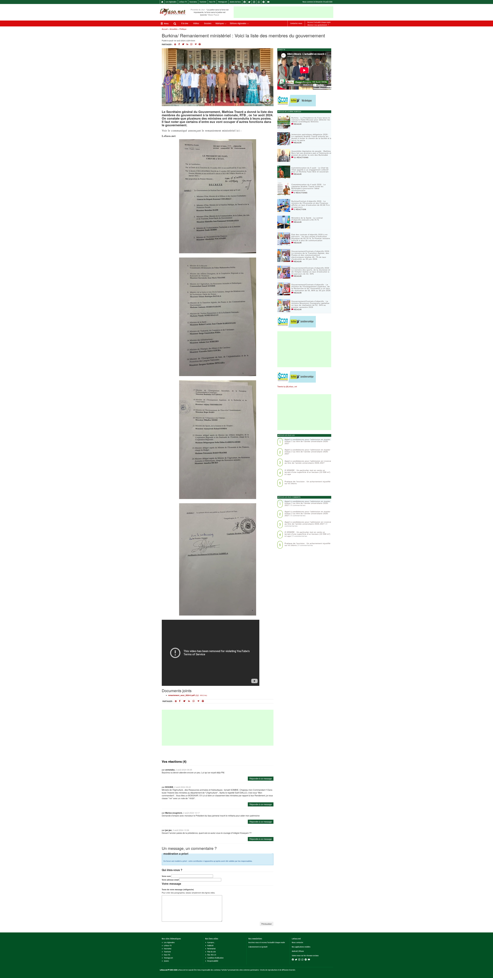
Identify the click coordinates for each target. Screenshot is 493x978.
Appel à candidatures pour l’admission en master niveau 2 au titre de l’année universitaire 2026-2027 (307, 452)
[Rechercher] (175, 24)
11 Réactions (300, 157)
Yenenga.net (222, 2)
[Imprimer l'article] (200, 44)
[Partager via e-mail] (175, 44)
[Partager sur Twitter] (183, 44)
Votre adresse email (170, 879)
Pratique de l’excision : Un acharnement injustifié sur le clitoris (307, 483)
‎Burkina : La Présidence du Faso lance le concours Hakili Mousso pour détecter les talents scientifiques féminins (310, 120)
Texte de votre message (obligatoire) (178, 889)
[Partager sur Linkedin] (187, 44)
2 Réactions (300, 193)
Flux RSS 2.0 (211, 955)
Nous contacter (297, 942)
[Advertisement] (283, 12)
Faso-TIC (212, 2)
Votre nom (166, 876)
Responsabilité (212, 961)
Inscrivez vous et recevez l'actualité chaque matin (266, 942)
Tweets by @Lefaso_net (287, 386)
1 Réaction (299, 209)
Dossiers (207, 23)
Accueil (165, 29)
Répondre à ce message (260, 778)
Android (294, 951)
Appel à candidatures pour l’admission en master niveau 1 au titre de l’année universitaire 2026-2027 (307, 441)
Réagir (297, 124)
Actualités (173, 29)
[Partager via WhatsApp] (191, 44)
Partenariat (211, 949)
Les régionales (171, 2)
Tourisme (203, 2)
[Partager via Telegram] (196, 44)
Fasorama (193, 2)
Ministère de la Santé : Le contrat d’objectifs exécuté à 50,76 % (307, 219)
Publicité (210, 946)
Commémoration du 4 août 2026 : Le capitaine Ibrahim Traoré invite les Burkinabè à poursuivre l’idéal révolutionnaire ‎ (308, 187)
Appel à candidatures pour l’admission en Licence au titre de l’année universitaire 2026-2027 (308, 462)
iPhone (301, 951)
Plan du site (211, 952)
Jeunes (166, 961)
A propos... (211, 942)
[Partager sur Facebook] (179, 44)
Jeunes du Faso (235, 2)
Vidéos (196, 23)
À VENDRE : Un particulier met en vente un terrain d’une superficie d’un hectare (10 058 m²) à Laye (307, 472)
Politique (182, 29)
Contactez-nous (296, 23)
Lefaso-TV (183, 2)
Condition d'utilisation (215, 958)
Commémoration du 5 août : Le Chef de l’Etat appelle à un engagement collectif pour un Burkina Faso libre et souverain (310, 170)
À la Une (184, 23)
